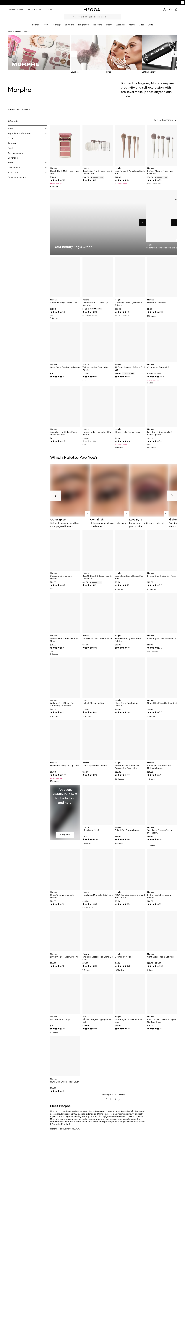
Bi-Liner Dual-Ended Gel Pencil (161, 576)
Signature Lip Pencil (156, 302)
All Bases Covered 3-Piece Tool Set (130, 368)
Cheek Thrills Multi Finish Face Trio (64, 172)
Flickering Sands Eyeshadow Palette (128, 304)
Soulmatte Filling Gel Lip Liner (64, 765)
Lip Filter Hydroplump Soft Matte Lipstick (159, 433)
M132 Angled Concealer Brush (161, 638)
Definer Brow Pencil (124, 957)
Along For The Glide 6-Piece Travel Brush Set (63, 433)
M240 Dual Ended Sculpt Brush (64, 1081)
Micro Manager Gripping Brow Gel (96, 1020)
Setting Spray (148, 71)
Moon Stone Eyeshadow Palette (126, 704)
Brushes (75, 71)
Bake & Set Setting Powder (127, 830)
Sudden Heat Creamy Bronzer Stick (64, 639)
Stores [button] (49, 10)
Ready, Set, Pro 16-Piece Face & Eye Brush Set (97, 172)
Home (10, 32)
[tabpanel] (92, 610)
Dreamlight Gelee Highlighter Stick (129, 577)
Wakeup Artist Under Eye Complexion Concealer (127, 766)
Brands (18, 32)
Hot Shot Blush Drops (60, 1019)
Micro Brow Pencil (90, 830)
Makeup (26, 109)
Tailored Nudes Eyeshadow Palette (95, 368)
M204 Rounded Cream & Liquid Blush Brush (130, 896)
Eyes (108, 71)
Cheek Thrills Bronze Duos (127, 432)
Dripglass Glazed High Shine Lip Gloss (97, 958)
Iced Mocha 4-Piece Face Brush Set (130, 172)
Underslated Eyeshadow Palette (61, 577)
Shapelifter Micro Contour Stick (162, 703)
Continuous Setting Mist (158, 367)
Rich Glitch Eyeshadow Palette (97, 638)
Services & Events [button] (15, 10)
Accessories (14, 109)
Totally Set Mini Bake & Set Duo (97, 895)
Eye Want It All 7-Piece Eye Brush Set (95, 304)
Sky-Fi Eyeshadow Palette (94, 765)
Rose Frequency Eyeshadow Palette (128, 639)
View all (122, 1094)
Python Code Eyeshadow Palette (159, 896)
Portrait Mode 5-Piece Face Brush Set (160, 172)
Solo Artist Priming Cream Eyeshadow (159, 831)
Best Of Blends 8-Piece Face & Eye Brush (96, 577)
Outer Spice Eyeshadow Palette (65, 367)
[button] (169, 120)
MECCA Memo (34, 10)
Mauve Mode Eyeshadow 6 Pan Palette (97, 433)
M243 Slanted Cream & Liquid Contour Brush (161, 1020)
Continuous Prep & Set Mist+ (161, 957)
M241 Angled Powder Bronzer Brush (128, 1020)
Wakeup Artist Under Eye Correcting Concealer (62, 704)
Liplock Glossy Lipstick (93, 703)
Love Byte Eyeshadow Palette (64, 957)
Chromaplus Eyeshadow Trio (63, 302)
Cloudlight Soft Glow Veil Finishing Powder (159, 766)
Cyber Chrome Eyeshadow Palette (62, 896)
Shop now (65, 834)
